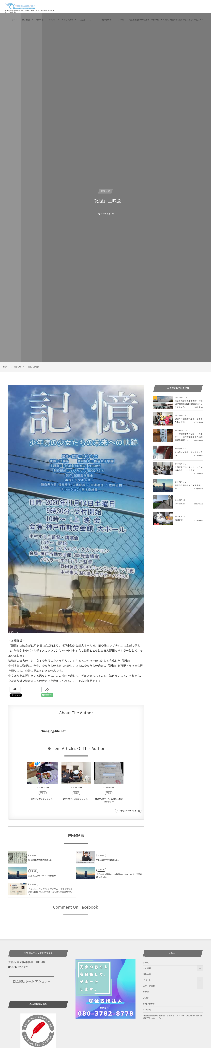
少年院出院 (180, 503)
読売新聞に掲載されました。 (41, 859)
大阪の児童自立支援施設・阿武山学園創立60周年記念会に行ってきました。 (189, 403)
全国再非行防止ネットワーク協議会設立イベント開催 (188, 469)
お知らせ (105, 191)
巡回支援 (179, 520)
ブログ (92, 19)
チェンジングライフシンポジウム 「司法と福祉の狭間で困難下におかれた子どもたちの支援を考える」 (50, 891)
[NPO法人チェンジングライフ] (20, 5)
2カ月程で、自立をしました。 (76, 798)
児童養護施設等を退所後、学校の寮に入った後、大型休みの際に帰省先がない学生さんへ (166, 19)
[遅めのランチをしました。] (42, 773)
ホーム (14, 19)
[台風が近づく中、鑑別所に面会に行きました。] (108, 773)
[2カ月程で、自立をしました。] (76, 773)
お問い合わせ (105, 19)
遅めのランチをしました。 (43, 798)
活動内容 (39, 19)
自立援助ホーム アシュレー (31, 981)
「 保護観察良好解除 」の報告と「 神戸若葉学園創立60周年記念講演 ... (189, 437)
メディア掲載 (67, 19)
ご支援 (82, 19)
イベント (52, 19)
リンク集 (120, 19)
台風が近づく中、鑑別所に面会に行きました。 (109, 800)
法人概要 (26, 19)
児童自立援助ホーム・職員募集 (42, 875)
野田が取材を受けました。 (108, 859)
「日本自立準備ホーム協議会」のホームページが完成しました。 (119, 875)
